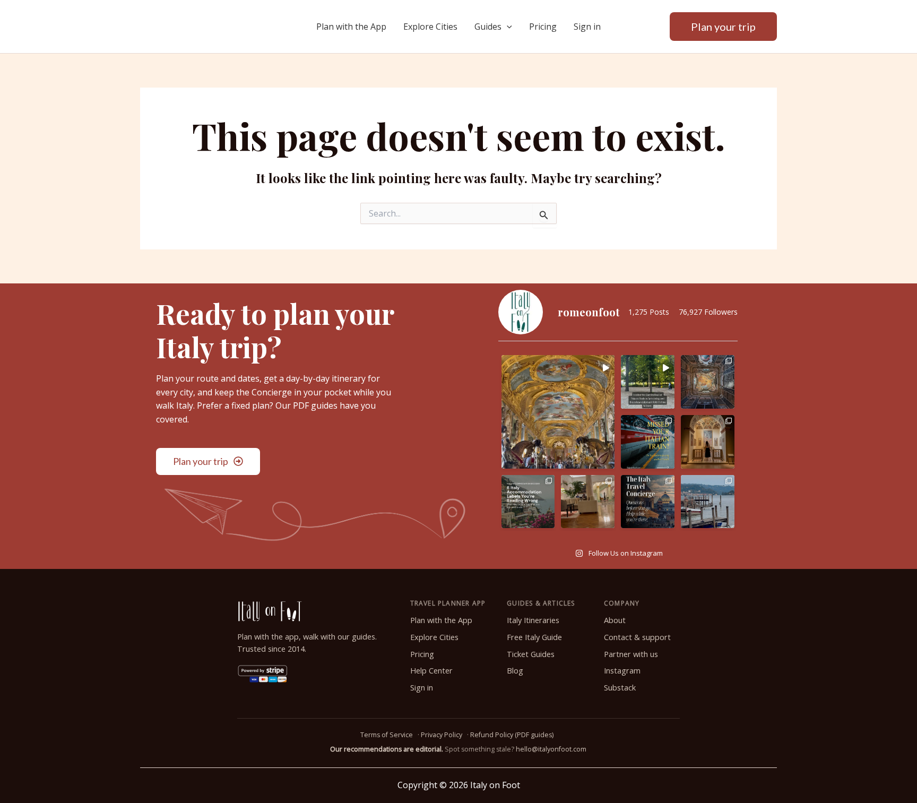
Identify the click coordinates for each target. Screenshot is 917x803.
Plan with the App (351, 26)
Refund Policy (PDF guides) (511, 734)
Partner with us (631, 654)
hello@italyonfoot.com (551, 749)
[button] (506, 26)
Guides (487, 26)
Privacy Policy (441, 734)
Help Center (431, 671)
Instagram (622, 671)
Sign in (587, 26)
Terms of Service (386, 734)
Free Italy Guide (534, 637)
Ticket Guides (531, 654)
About (615, 620)
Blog (515, 671)
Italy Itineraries (533, 620)
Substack (620, 688)
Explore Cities (430, 26)
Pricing (543, 26)
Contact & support (637, 637)
